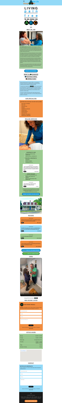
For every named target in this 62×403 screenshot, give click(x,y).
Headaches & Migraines (26, 115)
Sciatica (23, 107)
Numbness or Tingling (26, 108)
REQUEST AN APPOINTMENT (30, 70)
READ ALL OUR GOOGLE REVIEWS (31, 250)
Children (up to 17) (29, 162)
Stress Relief (24, 110)
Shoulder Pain (24, 106)
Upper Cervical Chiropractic (31, 156)
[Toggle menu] (24, 1)
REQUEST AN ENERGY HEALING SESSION (31, 194)
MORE (25, 171)
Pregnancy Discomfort (26, 114)
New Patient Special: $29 (31, 401)
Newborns (27, 159)
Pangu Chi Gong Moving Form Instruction (31, 179)
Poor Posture (24, 112)
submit (31, 325)
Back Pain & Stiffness (26, 103)
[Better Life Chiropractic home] (31, 2)
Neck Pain (23, 104)
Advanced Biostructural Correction (30, 154)
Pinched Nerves (25, 111)
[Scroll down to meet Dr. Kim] (31, 27)
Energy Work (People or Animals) (30, 177)
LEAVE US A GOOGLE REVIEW (31, 253)
